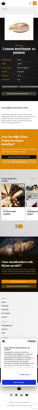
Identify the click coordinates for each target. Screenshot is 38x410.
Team (3, 332)
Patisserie (4, 305)
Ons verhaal (5, 313)
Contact (4, 316)
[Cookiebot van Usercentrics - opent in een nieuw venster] (28, 341)
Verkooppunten (6, 325)
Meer (32, 178)
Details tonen (24, 374)
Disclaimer (11, 402)
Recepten (4, 309)
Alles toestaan (19, 382)
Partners (4, 329)
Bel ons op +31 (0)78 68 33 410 (18, 157)
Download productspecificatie (17, 93)
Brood (3, 302)
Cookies (18, 402)
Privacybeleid (25, 402)
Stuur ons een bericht (18, 162)
